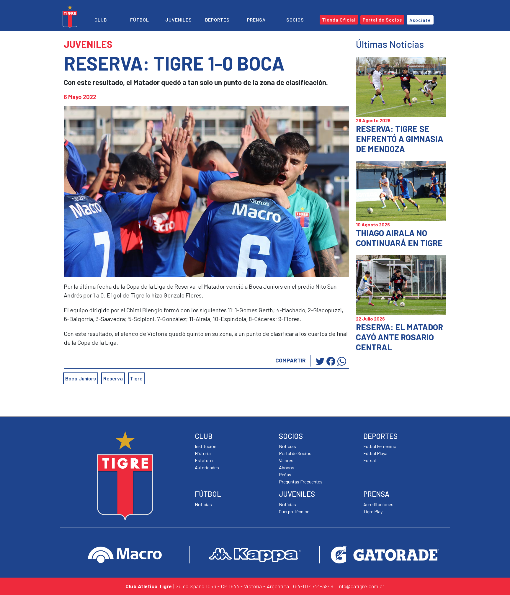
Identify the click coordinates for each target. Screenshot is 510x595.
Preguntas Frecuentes (301, 481)
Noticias (203, 504)
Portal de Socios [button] (382, 19)
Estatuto (204, 460)
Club (100, 19)
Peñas (285, 474)
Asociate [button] (420, 20)
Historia (203, 453)
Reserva (113, 378)
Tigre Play (372, 511)
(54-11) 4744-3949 (313, 586)
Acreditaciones (378, 504)
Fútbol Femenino (379, 446)
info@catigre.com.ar (361, 586)
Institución (205, 446)
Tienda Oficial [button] (339, 19)
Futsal (369, 460)
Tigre (136, 378)
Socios (295, 19)
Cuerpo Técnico (294, 511)
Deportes (217, 19)
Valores (286, 460)
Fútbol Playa (375, 453)
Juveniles (178, 19)
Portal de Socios (295, 453)
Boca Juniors (80, 378)
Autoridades (207, 467)
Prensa (256, 19)
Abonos (286, 467)
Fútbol (139, 19)
